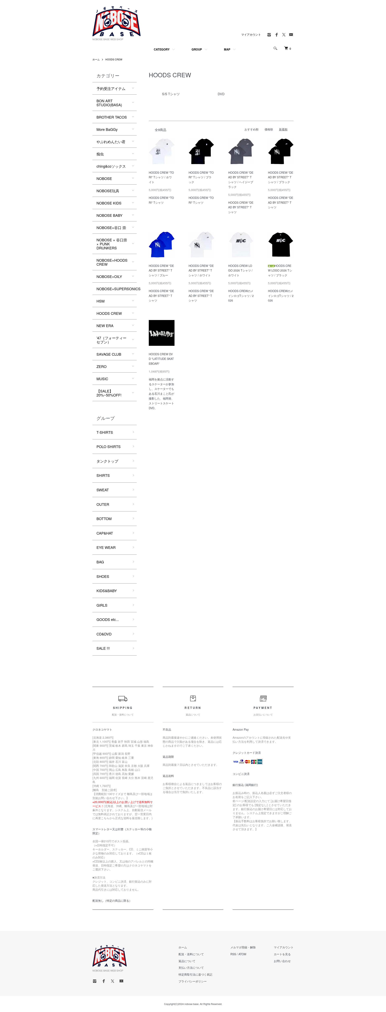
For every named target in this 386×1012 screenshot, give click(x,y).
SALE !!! (103, 648)
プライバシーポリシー (193, 981)
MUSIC (102, 378)
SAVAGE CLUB (108, 354)
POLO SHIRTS (108, 446)
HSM (100, 301)
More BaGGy (107, 129)
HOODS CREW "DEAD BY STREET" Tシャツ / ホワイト (201, 270)
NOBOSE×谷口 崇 (111, 227)
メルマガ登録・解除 (243, 947)
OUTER (102, 504)
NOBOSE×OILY (109, 276)
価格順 (269, 129)
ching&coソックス (111, 166)
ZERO (101, 366)
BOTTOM (104, 518)
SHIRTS (103, 475)
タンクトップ (107, 461)
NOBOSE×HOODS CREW (111, 262)
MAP (227, 49)
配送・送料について (191, 954)
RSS (233, 954)
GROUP (197, 49)
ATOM (242, 954)
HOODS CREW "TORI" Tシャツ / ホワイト (161, 177)
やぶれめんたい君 (110, 141)
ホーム (96, 59)
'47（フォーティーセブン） (111, 339)
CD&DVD (104, 633)
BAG (100, 561)
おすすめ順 (251, 129)
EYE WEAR (106, 547)
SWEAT (102, 489)
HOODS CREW (113, 59)
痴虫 (100, 153)
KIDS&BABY (106, 590)
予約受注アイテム (110, 88)
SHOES (102, 576)
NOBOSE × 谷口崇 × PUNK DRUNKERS (111, 243)
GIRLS (101, 605)
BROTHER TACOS (111, 117)
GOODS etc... (107, 619)
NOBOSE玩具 (107, 190)
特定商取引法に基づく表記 (195, 974)
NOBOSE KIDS (108, 202)
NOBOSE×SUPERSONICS (116, 288)
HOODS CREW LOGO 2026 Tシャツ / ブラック (280, 270)
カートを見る (282, 954)
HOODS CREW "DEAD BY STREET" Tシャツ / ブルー (161, 270)
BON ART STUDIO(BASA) (109, 102)
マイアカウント (251, 34)
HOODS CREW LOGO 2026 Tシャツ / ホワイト (240, 270)
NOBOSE (104, 178)
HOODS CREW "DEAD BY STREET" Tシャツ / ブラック (280, 177)
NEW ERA (104, 325)
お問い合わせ (282, 961)
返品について (187, 961)
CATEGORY (161, 49)
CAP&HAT (104, 533)
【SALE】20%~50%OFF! (108, 393)
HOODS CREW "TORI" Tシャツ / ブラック (201, 177)
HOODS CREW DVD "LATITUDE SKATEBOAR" (161, 359)
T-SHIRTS (104, 432)
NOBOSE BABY (109, 215)
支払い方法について (191, 968)
